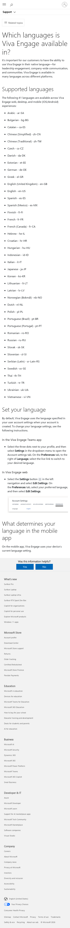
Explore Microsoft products (15, 616)
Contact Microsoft (20, 917)
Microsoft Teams (11, 771)
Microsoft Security (11, 749)
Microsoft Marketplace (13, 825)
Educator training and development (18, 718)
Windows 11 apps (11, 622)
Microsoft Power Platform (14, 766)
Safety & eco (9, 922)
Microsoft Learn (10, 808)
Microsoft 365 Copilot (13, 777)
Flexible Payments (11, 675)
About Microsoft (10, 856)
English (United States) (18, 898)
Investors (8, 873)
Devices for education (13, 696)
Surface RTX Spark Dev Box (15, 600)
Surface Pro (8, 584)
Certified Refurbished (13, 664)
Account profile (10, 637)
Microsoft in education (13, 691)
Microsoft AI (9, 744)
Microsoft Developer (12, 803)
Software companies (12, 830)
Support (7, 12)
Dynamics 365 (10, 755)
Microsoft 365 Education (14, 707)
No (44, 566)
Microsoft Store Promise (14, 670)
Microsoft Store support (14, 648)
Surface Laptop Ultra (12, 595)
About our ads (32, 922)
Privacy (33, 917)
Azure (6, 797)
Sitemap (7, 917)
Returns (7, 653)
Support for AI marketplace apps (17, 814)
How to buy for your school (15, 712)
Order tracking (10, 659)
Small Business (10, 782)
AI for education (10, 729)
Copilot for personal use (14, 611)
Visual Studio (9, 835)
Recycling (21, 922)
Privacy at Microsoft (12, 867)
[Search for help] (12, 4)
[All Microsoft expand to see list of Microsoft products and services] (4, 5)
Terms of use (43, 917)
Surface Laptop (10, 589)
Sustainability (9, 889)
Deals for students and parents (17, 723)
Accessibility (9, 883)
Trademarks (55, 917)
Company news (10, 862)
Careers (7, 851)
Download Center (11, 643)
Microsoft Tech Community (15, 819)
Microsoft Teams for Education (16, 701)
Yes (25, 566)
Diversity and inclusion (13, 878)
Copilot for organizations (14, 605)
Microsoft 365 (9, 760)
